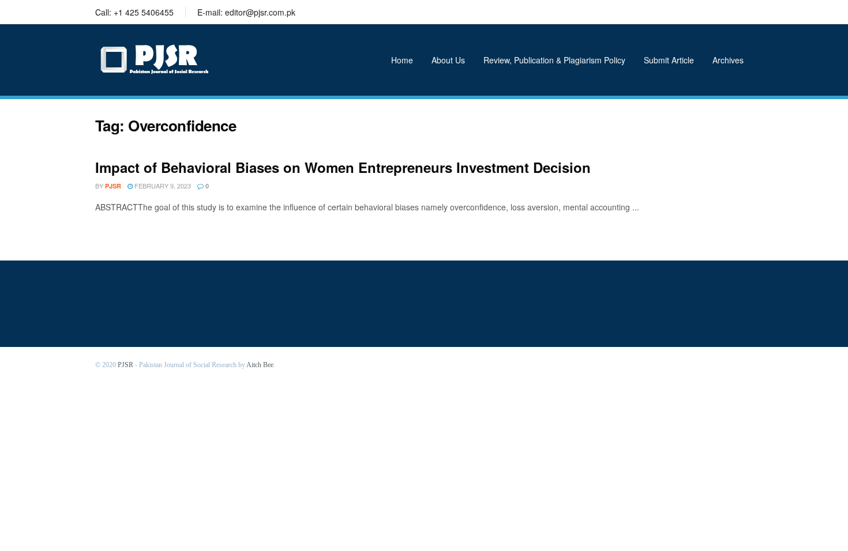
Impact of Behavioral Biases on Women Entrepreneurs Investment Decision (343, 167)
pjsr (113, 186)
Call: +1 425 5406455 (134, 12)
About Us (448, 60)
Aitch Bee (259, 365)
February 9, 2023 (162, 185)
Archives (728, 60)
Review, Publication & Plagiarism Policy (554, 60)
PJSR (125, 365)
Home (402, 60)
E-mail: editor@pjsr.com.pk (246, 12)
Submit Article (669, 60)
